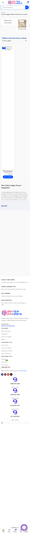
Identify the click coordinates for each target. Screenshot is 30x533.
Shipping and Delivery (6, 351)
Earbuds (3, 339)
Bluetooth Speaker (6, 331)
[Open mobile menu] (3, 2)
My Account (4, 362)
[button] (8, 176)
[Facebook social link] (2, 374)
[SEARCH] (27, 7)
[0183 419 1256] (15, 390)
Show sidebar (7, 40)
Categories (4, 328)
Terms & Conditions (6, 348)
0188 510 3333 (15, 384)
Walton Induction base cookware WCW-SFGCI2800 (8, 172)
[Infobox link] (15, 281)
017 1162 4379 (15, 416)
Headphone (4, 334)
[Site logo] (15, 2)
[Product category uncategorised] (8, 22)
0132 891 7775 (15, 405)
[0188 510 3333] (15, 379)
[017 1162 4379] (15, 412)
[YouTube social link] (8, 374)
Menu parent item (6, 342)
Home (2, 12)
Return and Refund (6, 353)
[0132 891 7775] (15, 401)
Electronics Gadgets (6, 336)
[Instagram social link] (5, 374)
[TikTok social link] (11, 374)
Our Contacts (4, 365)
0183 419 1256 (15, 395)
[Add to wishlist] (11, 48)
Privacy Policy (4, 345)
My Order (3, 359)
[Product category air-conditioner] (22, 25)
